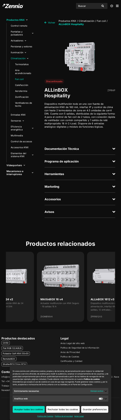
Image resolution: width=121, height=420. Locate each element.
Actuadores (17, 40)
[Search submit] (102, 6)
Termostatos (22, 64)
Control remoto (19, 25)
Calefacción (21, 85)
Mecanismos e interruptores (14, 173)
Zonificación (22, 97)
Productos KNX (15, 19)
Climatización (18, 58)
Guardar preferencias (95, 409)
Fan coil (19, 79)
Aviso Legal (79, 416)
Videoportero (14, 165)
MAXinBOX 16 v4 (51, 299)
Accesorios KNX (19, 147)
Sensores (16, 120)
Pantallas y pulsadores (17, 33)
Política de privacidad (64, 416)
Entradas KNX (18, 114)
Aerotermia (21, 91)
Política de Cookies (45, 416)
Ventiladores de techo (23, 104)
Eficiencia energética (17, 128)
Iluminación (17, 52)
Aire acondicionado (23, 72)
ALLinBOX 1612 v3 (103, 299)
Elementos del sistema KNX (18, 155)
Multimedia (17, 135)
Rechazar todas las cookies (63, 409)
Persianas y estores (21, 46)
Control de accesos (21, 141)
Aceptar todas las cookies (28, 409)
